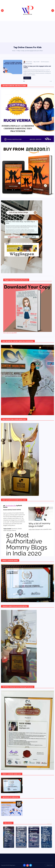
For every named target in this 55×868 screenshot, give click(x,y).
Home (13, 50)
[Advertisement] (27, 32)
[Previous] (48, 823)
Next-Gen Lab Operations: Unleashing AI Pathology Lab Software (21, 833)
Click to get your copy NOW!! (10, 332)
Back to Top (50, 865)
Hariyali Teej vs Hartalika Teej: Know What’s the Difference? (46, 833)
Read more (27, 78)
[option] (8, 837)
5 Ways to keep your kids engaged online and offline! (30, 50)
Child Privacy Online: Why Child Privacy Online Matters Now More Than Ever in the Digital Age (34, 830)
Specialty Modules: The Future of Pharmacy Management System (8, 834)
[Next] (51, 823)
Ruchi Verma (29, 61)
